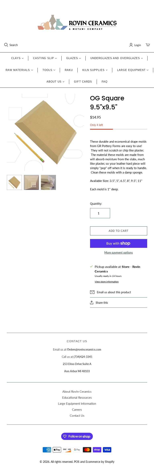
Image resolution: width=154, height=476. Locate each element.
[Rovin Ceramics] (77, 22)
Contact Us (77, 415)
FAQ (104, 81)
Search (13, 45)
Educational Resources (77, 397)
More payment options (118, 252)
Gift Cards (83, 81)
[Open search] (6, 45)
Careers (77, 409)
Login (137, 45)
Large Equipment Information (77, 403)
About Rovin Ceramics (77, 391)
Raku (69, 70)
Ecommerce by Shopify (100, 461)
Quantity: (96, 203)
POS (76, 461)
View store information (107, 281)
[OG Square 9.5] (14, 182)
